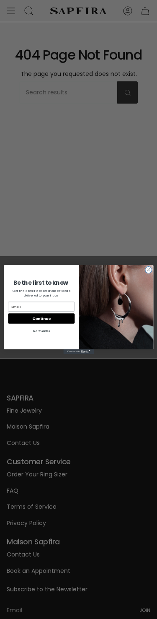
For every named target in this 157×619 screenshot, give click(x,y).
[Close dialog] (148, 270)
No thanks (41, 331)
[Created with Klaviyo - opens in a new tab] (78, 351)
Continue (41, 318)
